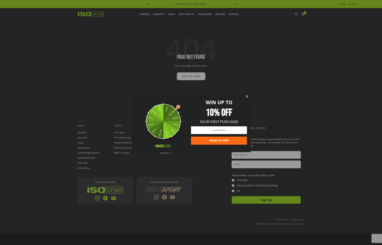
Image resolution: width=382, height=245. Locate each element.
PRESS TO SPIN (219, 140)
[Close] (247, 96)
